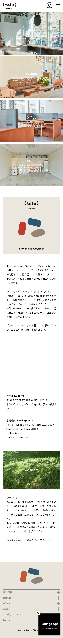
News (6, 620)
